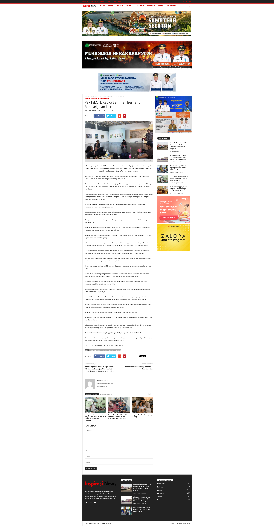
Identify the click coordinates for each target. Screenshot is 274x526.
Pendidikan (160, 493)
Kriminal (129, 6)
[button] (188, 6)
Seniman (118, 350)
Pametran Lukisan (95, 350)
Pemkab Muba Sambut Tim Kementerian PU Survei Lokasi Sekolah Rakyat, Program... (179, 146)
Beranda (87, 96)
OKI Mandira (172, 6)
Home (102, 6)
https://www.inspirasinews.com (105, 383)
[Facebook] (183, 1)
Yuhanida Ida (92, 110)
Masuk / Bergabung (114, 1)
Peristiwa (151, 6)
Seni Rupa (111, 350)
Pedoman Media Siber (183, 523)
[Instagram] (186, 1)
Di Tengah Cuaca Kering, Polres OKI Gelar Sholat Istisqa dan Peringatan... (178, 157)
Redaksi (172, 523)
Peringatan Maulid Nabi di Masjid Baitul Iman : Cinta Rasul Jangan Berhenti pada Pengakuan (95, 417)
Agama (87, 412)
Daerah (111, 6)
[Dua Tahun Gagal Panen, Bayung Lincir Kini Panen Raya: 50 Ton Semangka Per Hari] (162, 169)
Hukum (120, 6)
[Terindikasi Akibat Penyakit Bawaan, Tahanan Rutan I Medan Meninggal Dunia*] (119, 405)
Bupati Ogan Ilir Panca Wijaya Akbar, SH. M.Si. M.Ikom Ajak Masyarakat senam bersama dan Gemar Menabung (100, 369)
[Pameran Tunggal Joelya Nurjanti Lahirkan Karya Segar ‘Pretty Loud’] (162, 190)
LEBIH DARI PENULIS (106, 394)
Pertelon (104, 350)
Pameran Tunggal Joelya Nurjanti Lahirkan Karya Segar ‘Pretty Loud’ (178, 189)
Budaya (92, 96)
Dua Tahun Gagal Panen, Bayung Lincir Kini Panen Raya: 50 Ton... (178, 168)
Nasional (94, 98)
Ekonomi (140, 6)
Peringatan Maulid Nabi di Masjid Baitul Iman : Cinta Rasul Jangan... (179, 178)
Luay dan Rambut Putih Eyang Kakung (142, 416)
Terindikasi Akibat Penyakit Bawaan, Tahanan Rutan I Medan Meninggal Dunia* (117, 416)
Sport (160, 6)
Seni (107, 98)
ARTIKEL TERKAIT (91, 394)
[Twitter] (190, 1)
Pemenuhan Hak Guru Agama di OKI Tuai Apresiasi (139, 368)
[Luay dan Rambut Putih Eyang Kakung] (142, 405)
